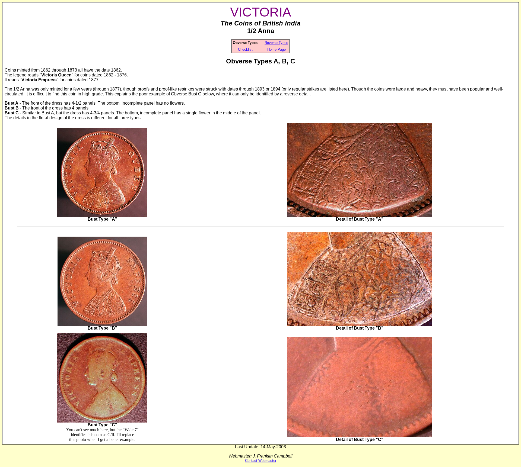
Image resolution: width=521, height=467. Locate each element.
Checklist (245, 49)
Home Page (276, 49)
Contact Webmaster (260, 461)
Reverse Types (276, 43)
